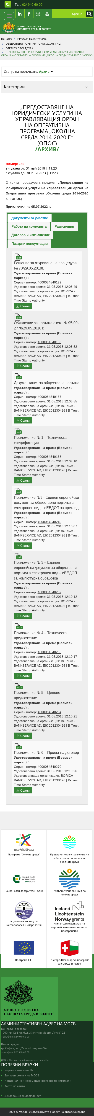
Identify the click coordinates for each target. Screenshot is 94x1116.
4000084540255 (49, 652)
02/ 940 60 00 (21, 1036)
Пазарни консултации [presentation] (29, 243)
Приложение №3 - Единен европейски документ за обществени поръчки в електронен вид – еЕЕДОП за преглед (46, 503)
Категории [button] (14, 86)
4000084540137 (49, 397)
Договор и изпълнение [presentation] (30, 235)
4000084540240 (49, 522)
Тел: (28, 4)
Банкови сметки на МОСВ (22, 1075)
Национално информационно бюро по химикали (38, 1080)
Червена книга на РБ (19, 1070)
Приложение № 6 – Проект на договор (46, 753)
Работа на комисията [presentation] (29, 226)
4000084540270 (49, 766)
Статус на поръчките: (27, 71)
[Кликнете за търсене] (88, 13)
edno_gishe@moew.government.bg (30, 1060)
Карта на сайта (15, 1086)
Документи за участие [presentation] (29, 218)
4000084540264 (49, 712)
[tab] (30, 218)
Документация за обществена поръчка (46, 383)
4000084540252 (49, 592)
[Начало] (26, 27)
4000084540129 (49, 282)
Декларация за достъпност (23, 1095)
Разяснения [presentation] (64, 226)
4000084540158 (49, 456)
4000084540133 (49, 342)
